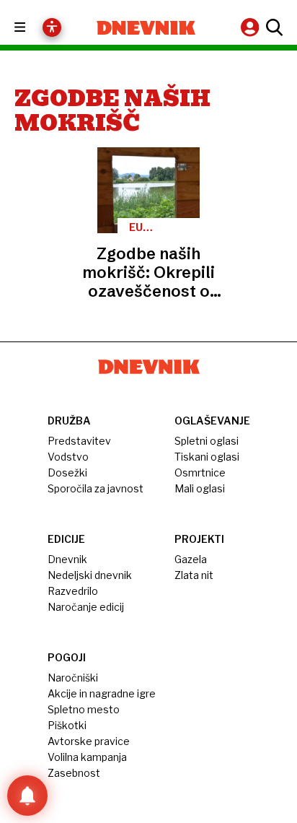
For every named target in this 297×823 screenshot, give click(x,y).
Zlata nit (193, 575)
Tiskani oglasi (206, 456)
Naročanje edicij (86, 607)
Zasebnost (74, 773)
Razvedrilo (73, 591)
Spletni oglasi (206, 441)
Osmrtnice (200, 472)
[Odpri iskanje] (272, 27)
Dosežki (67, 472)
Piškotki (67, 725)
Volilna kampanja (87, 757)
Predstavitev (79, 441)
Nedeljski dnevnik (90, 575)
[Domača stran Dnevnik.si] (146, 28)
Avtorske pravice (89, 741)
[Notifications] (27, 795)
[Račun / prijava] (251, 27)
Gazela (190, 559)
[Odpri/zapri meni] (32, 27)
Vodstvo (68, 456)
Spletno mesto (84, 709)
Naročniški (73, 677)
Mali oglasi (199, 488)
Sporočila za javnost (95, 488)
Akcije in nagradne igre (102, 693)
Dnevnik (67, 559)
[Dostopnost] (52, 27)
